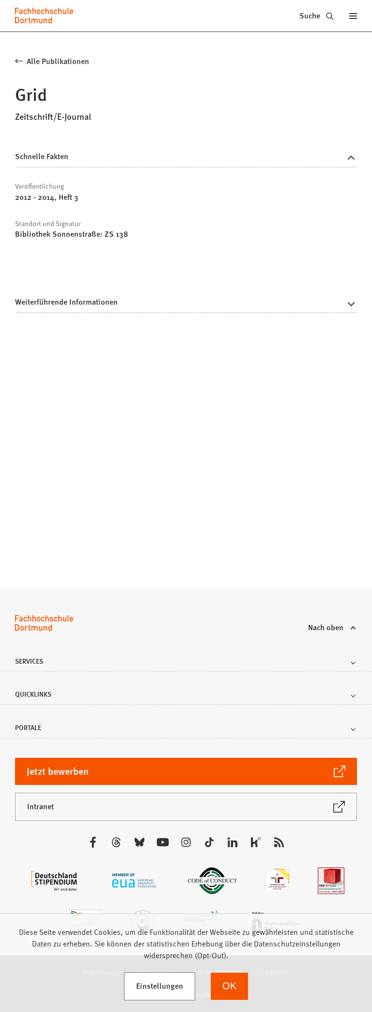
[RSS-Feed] (279, 842)
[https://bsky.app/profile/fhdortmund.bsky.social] (139, 842)
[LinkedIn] (232, 842)
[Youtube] (162, 842)
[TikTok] (209, 842)
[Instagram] (186, 842)
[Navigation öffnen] (353, 15)
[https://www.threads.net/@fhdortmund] (116, 842)
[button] (185, 304)
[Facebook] (93, 842)
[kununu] (255, 842)
